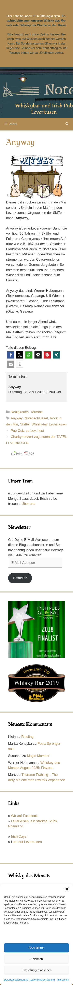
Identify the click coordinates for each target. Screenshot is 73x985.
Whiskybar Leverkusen (49, 424)
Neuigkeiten (20, 412)
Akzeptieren (36, 947)
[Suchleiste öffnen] (67, 124)
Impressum (63, 979)
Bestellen (20, 578)
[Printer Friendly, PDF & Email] (22, 455)
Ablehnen (36, 959)
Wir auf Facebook (24, 816)
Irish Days (19, 837)
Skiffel (25, 424)
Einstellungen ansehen (37, 970)
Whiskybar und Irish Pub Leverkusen (44, 109)
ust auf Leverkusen (27, 842)
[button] (67, 889)
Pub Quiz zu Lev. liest (27, 431)
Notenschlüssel (36, 418)
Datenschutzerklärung (16, 979)
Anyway (17, 418)
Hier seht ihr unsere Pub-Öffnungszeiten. (34, 16)
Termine (37, 412)
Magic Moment (38, 756)
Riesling (27, 737)
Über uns (28, 504)
